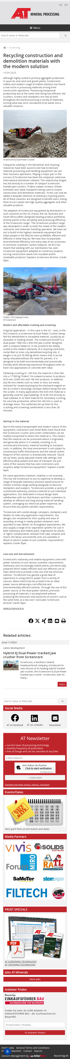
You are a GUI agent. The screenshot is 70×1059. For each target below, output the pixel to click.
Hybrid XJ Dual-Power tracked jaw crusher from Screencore (29, 655)
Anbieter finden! (36, 1032)
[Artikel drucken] (63, 621)
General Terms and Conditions (32, 1047)
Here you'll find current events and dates (27, 829)
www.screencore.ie (13, 608)
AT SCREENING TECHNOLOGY (21, 961)
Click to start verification (38, 768)
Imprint (38, 1050)
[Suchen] (65, 35)
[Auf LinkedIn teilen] (50, 622)
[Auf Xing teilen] (44, 622)
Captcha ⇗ (47, 772)
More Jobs (35, 979)
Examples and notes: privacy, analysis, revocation (27, 784)
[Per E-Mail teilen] (57, 621)
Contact (27, 1050)
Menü (36, 28)
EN (66, 4)
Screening (14, 47)
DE (60, 4)
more (62, 684)
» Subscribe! (35, 777)
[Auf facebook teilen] (31, 622)
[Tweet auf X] (37, 622)
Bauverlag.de (61, 1055)
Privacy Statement (11, 1050)
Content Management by (15, 1055)
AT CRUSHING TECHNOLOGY (20, 964)
